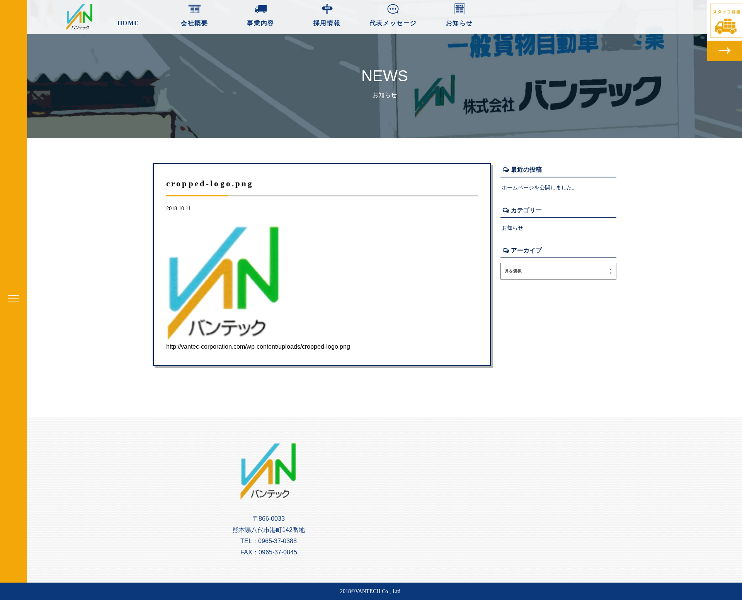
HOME (128, 23)
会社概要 (194, 23)
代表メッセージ (393, 23)
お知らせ (459, 23)
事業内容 (260, 23)
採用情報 (326, 23)
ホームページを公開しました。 (539, 187)
